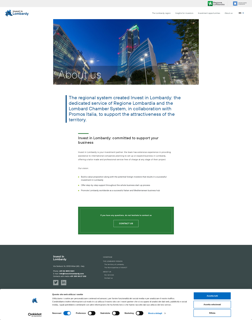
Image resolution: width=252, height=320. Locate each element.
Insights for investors (184, 13)
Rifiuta (212, 313)
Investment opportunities (209, 13)
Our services (109, 275)
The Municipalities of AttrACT (115, 268)
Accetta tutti (212, 296)
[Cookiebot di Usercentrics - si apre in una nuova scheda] (34, 315)
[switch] (91, 313)
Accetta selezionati (212, 304)
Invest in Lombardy (59, 258)
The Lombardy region (161, 13)
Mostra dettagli (155, 313)
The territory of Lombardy (114, 264)
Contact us (126, 223)
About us (228, 13)
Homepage (107, 257)
